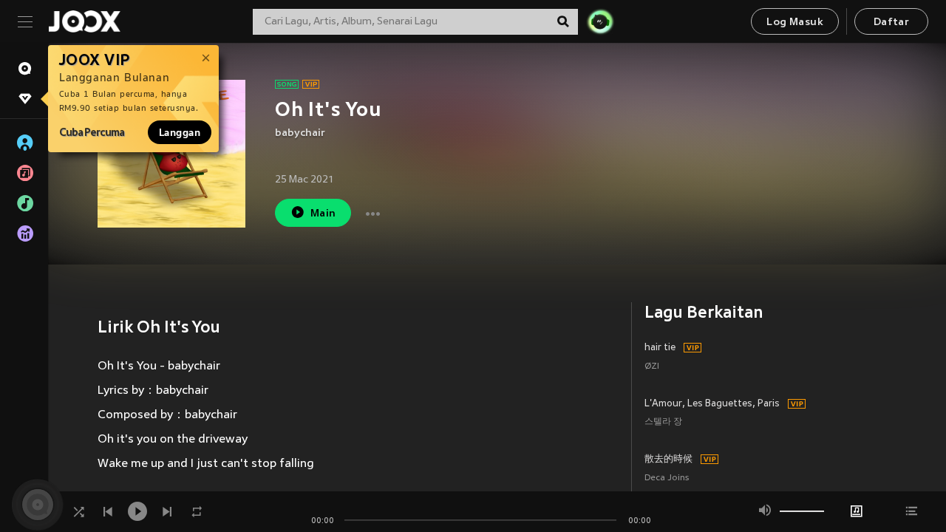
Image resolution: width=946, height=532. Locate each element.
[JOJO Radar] (600, 21)
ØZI (651, 367)
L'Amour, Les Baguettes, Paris (712, 404)
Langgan (179, 132)
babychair (300, 133)
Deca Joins (666, 478)
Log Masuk (794, 22)
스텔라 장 (663, 422)
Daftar (891, 22)
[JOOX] (84, 21)
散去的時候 (668, 459)
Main (323, 213)
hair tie (660, 348)
